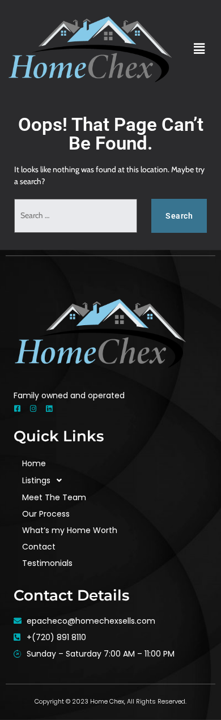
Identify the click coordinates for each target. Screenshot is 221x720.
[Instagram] (33, 408)
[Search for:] (75, 216)
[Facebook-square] (17, 408)
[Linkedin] (49, 408)
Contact (39, 546)
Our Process (46, 513)
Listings (36, 480)
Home (34, 463)
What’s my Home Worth (69, 530)
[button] (199, 48)
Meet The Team (54, 497)
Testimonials (47, 563)
